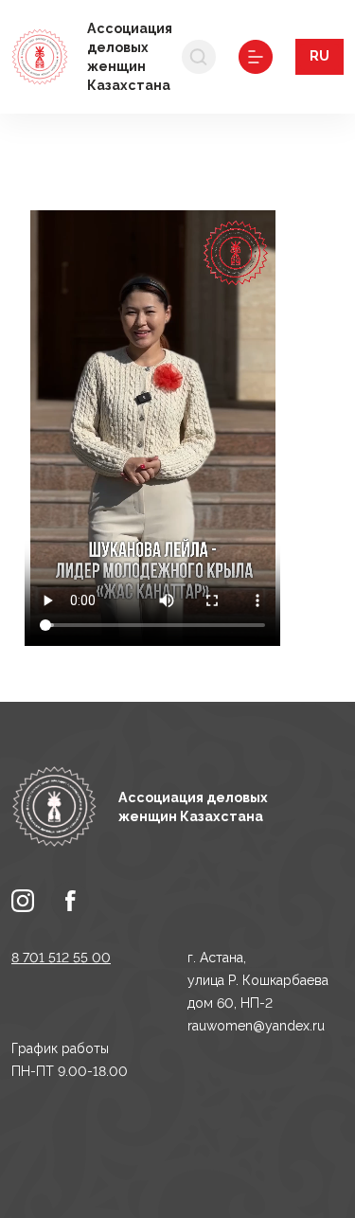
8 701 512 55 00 (61, 957)
